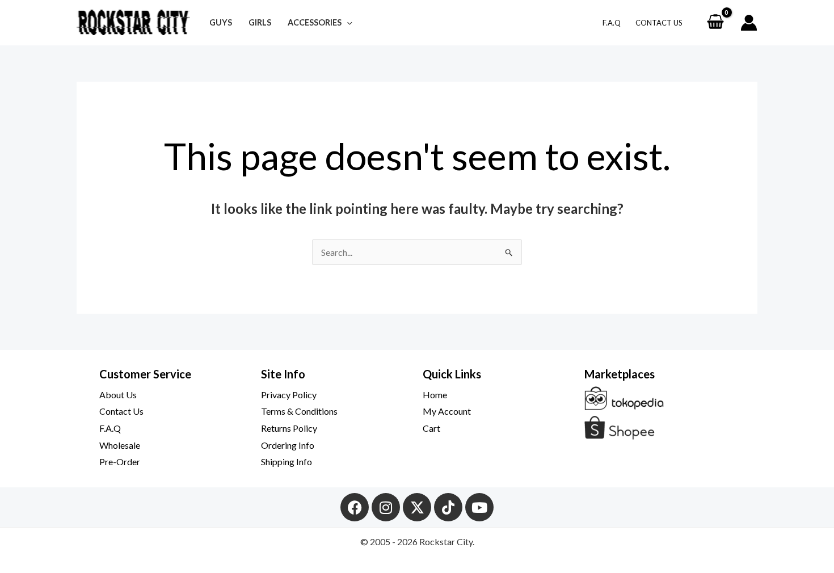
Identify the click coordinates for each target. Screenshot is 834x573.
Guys (220, 22)
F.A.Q (612, 22)
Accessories (315, 22)
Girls (259, 22)
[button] (347, 22)
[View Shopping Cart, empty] (715, 23)
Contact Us (659, 22)
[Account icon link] (748, 22)
